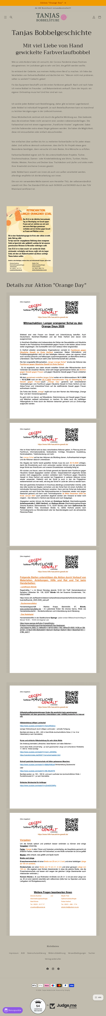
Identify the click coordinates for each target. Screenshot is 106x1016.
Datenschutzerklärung (36, 953)
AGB (23, 953)
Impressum (13, 953)
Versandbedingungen (77, 953)
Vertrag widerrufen (53, 959)
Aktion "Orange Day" (51, 3)
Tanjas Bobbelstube (48, 990)
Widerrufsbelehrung (57, 953)
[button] (5, 17)
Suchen (92, 953)
